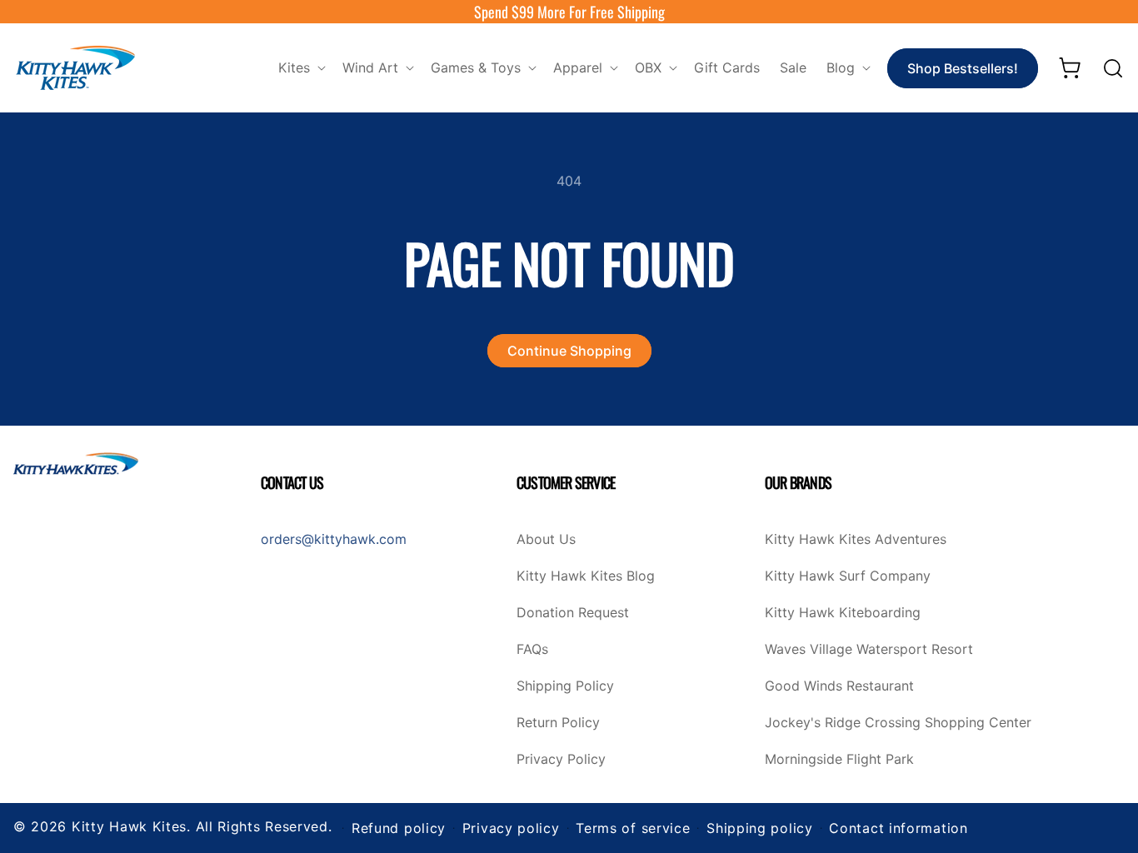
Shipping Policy (565, 686)
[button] (300, 68)
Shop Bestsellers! (962, 68)
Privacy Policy (561, 759)
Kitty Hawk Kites (129, 826)
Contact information (898, 828)
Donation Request (573, 613)
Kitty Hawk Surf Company (848, 576)
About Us (546, 539)
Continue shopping (569, 350)
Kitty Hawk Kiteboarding (843, 613)
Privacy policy (511, 828)
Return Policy (558, 723)
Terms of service (633, 828)
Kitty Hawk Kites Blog (586, 576)
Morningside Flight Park (839, 759)
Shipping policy (759, 828)
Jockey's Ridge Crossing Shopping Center (898, 723)
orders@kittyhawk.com (334, 539)
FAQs (532, 649)
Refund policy (399, 828)
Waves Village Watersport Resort (869, 649)
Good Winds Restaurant (839, 686)
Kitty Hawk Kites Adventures (855, 539)
